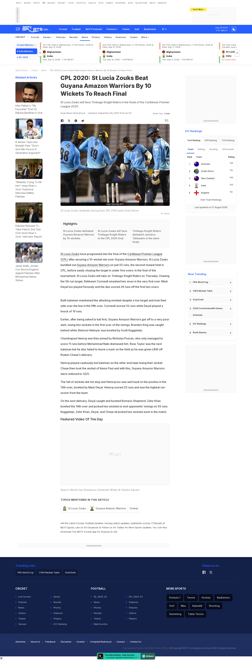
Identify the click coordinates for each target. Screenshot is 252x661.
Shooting (214, 605)
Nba (183, 605)
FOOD (71, 3)
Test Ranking (193, 140)
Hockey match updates (117, 523)
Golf (137, 29)
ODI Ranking (211, 140)
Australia (205, 164)
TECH (100, 3)
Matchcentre (100, 624)
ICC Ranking (60, 624)
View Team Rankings (210, 199)
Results (73, 37)
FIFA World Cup (200, 282)
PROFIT (36, 3)
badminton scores (140, 523)
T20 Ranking (227, 140)
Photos (96, 37)
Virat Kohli (198, 299)
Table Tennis (196, 614)
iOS (115, 531)
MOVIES (51, 3)
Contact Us (135, 641)
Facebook (93, 527)
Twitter (120, 527)
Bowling (214, 149)
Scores (35, 37)
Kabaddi (197, 605)
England (205, 192)
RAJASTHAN (141, 3)
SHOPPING (120, 3)
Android (105, 531)
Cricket (63, 29)
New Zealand (207, 178)
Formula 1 (112, 29)
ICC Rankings (199, 323)
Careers (121, 641)
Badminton (150, 29)
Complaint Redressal (100, 641)
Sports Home (21, 70)
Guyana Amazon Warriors (93, 265)
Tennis (126, 29)
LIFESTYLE (81, 3)
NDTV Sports (67, 527)
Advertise (20, 641)
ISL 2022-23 (100, 596)
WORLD (27, 3)
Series (47, 37)
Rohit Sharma (199, 332)
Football (76, 29)
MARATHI (162, 3)
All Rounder (228, 149)
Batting (201, 149)
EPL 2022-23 (136, 596)
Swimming (175, 614)
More (144, 37)
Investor (81, 641)
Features (121, 37)
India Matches (26, 51)
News (85, 37)
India (203, 185)
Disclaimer (66, 641)
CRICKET (62, 3)
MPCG (152, 3)
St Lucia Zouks (70, 254)
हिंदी (44, 3)
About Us (35, 641)
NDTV (18, 3)
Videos (108, 37)
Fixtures (61, 37)
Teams (134, 37)
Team (190, 149)
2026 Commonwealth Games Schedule (208, 311)
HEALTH (92, 3)
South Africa (207, 171)
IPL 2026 (23, 57)
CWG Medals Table (202, 291)
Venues (22, 624)
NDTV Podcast (94, 29)
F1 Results (157, 523)
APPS (130, 3)
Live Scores (24, 596)
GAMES (109, 3)
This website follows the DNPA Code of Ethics (146, 648)
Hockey (206, 597)
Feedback (50, 641)
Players (57, 618)
